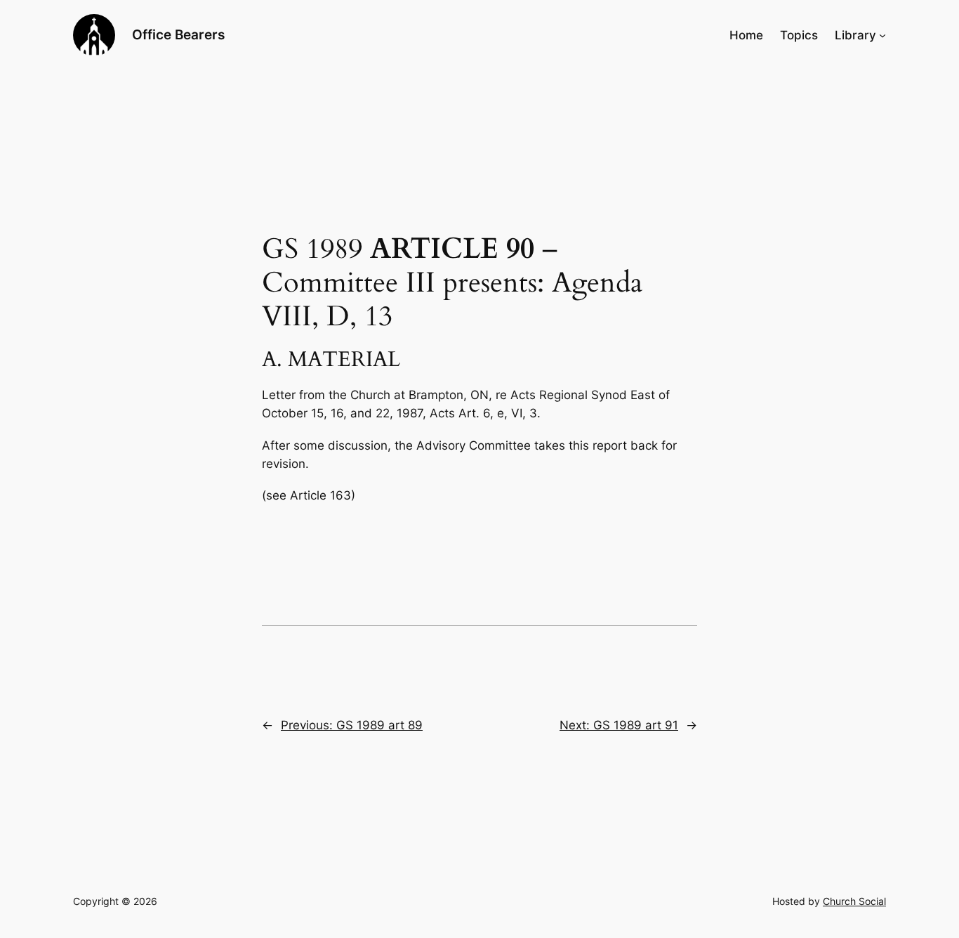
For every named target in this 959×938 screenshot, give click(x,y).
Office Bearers (178, 34)
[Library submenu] (882, 35)
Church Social (854, 901)
